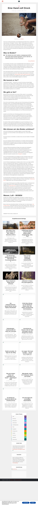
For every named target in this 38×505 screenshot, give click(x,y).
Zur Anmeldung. (15, 462)
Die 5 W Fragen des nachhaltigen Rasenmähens (27, 399)
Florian (9, 236)
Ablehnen (32, 502)
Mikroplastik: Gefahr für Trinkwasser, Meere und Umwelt (27, 375)
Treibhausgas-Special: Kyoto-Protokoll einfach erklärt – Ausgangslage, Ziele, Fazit (27, 233)
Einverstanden (26, 502)
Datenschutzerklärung (5, 504)
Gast (25, 355)
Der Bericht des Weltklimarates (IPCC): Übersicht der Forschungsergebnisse (10, 258)
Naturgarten (20, 153)
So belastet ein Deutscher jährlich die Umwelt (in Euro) (10, 399)
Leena (25, 261)
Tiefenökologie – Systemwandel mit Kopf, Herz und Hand (10, 330)
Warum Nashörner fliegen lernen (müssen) (10, 282)
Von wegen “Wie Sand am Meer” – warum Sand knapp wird (27, 353)
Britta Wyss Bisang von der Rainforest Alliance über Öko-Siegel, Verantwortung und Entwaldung (27, 306)
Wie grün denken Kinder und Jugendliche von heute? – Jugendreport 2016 (10, 376)
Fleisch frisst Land (12, 185)
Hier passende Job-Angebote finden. (19, 449)
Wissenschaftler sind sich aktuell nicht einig (22, 74)
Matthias (19, 10)
